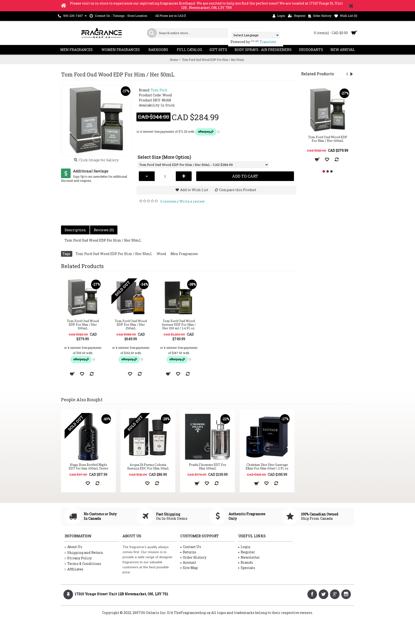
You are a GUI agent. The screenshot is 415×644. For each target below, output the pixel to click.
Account (189, 562)
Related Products (317, 73)
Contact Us (192, 546)
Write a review (192, 201)
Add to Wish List (194, 190)
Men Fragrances (184, 253)
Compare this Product (237, 190)
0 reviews (168, 201)
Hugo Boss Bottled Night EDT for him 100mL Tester (88, 466)
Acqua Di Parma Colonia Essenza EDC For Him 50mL (148, 466)
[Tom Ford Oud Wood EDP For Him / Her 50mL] (96, 120)
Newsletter (250, 557)
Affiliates (75, 569)
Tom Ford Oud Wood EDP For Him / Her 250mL (131, 324)
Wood (161, 253)
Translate (268, 41)
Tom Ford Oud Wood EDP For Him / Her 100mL (327, 139)
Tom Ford (159, 90)
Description (75, 229)
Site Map (190, 567)
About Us (74, 546)
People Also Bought (82, 399)
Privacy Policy (79, 558)
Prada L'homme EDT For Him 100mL (207, 466)
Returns (189, 552)
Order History (194, 557)
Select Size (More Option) (164, 157)
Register (248, 552)
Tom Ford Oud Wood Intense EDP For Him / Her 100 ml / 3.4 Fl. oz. (179, 324)
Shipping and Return (85, 552)
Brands (247, 562)
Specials (248, 567)
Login (245, 546)
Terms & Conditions (84, 563)
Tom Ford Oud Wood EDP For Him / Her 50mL (114, 253)
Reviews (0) (104, 229)
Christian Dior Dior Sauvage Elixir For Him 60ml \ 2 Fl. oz (267, 466)
